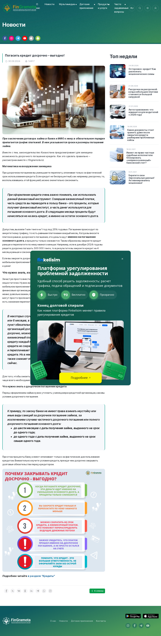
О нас (53, 621)
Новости (49, 4)
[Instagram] (50, 591)
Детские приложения (82, 621)
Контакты (101, 621)
